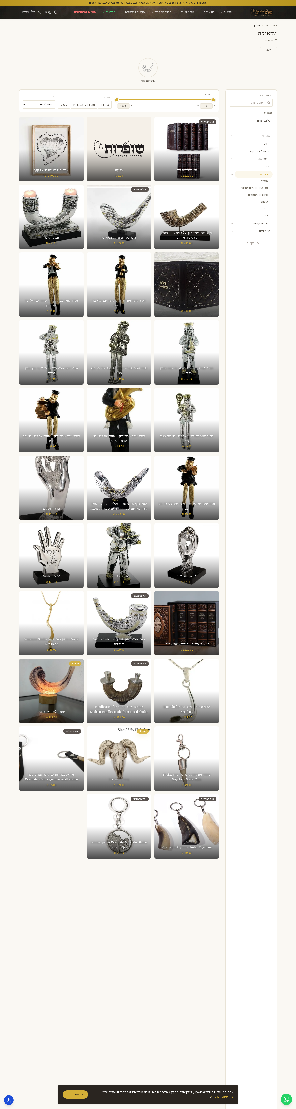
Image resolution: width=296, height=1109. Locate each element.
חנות (267, 25)
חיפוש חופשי (266, 95)
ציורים (264, 208)
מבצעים (110, 12)
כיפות (264, 202)
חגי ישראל (187, 12)
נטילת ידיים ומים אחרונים (254, 188)
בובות (265, 215)
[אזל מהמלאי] (186, 149)
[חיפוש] (56, 12)
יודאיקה (209, 12)
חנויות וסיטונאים (85, 12)
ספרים (266, 166)
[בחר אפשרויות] (51, 623)
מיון (53, 97)
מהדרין (105, 105)
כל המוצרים (263, 121)
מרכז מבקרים (163, 12)
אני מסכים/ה (75, 1094)
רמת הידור (106, 97)
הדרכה (266, 143)
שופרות (228, 12)
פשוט (64, 105)
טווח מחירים (208, 94)
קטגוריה (268, 113)
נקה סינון (248, 243)
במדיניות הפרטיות (222, 1096)
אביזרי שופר (263, 159)
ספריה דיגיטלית (135, 12)
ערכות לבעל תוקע (260, 151)
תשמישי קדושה (261, 223)
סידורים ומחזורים (258, 195)
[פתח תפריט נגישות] (9, 1100)
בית (275, 25)
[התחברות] (39, 12)
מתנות (264, 181)
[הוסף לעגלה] (119, 149)
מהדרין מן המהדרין (84, 105)
